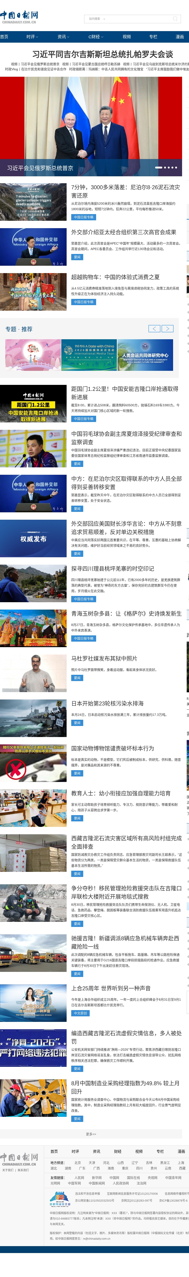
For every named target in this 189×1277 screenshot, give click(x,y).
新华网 (97, 1178)
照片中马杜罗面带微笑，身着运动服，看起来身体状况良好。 (114, 670)
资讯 (62, 37)
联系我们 (23, 1170)
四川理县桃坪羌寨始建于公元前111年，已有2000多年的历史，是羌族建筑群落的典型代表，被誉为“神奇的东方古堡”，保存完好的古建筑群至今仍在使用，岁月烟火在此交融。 (125, 585)
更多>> (91, 1134)
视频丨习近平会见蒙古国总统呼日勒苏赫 (91, 64)
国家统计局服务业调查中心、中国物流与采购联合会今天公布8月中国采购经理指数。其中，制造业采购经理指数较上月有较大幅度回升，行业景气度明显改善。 (126, 1105)
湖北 (53, 1168)
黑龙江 (165, 1163)
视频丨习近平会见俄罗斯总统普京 (35, 64)
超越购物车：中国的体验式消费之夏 (115, 277)
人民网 (79, 1178)
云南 (168, 1168)
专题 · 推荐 (18, 329)
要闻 (77, 257)
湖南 (68, 1168)
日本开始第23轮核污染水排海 (107, 703)
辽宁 (135, 1163)
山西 (120, 1163)
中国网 (114, 1178)
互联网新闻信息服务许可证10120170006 (132, 1193)
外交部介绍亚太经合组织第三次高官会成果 (123, 232)
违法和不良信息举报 (87, 1193)
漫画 (180, 37)
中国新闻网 (97, 1183)
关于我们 (7, 1170)
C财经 (94, 37)
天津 (92, 1163)
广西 (96, 1168)
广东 (82, 1168)
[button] (158, 167)
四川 (139, 1168)
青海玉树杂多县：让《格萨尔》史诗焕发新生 (126, 613)
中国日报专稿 (83, 217)
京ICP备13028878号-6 (173, 1200)
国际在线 (133, 1178)
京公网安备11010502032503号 (94, 1200)
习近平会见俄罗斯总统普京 (40, 168)
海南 (111, 1168)
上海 (181, 1163)
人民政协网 (121, 1183)
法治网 (141, 1183)
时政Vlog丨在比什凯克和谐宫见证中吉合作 (35, 69)
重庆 (125, 1168)
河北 (106, 1163)
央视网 (152, 1178)
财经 (117, 1151)
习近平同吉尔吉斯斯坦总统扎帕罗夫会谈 (102, 54)
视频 (127, 37)
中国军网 (74, 1183)
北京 (77, 1163)
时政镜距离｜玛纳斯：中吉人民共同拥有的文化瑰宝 (106, 69)
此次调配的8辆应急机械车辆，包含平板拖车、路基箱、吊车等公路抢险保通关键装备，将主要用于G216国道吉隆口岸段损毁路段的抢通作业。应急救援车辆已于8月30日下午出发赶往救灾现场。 (125, 960)
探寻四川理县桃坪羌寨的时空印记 (112, 569)
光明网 (55, 1183)
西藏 (182, 1168)
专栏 (153, 37)
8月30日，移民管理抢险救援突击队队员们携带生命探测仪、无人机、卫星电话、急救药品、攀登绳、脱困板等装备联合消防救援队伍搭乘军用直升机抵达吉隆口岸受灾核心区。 (126, 910)
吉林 (149, 1163)
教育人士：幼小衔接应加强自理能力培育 (121, 793)
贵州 (154, 1168)
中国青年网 (173, 1178)
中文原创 (80, 1013)
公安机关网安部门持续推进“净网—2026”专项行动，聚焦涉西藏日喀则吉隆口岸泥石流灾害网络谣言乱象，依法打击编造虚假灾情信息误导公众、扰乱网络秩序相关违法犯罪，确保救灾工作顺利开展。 (126, 1055)
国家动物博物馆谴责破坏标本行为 (112, 748)
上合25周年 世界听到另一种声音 (111, 988)
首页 (4, 37)
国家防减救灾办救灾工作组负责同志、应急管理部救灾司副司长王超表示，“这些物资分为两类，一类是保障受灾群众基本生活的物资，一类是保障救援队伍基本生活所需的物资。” (126, 860)
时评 (31, 37)
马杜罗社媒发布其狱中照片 (104, 658)
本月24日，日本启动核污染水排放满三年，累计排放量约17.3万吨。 (119, 715)
